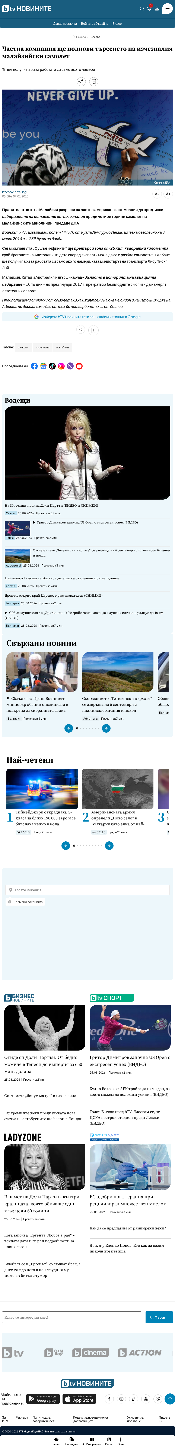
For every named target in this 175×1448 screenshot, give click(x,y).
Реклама (22, 1417)
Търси (160, 1317)
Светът (95, 37)
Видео (117, 23)
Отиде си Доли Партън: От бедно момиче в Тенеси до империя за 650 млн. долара (43, 1064)
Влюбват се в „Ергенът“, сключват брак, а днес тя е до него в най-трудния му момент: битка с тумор (42, 1269)
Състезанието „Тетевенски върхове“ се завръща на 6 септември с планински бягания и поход (101, 553)
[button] (68, 728)
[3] (149, 9)
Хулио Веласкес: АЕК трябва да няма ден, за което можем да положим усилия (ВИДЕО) (130, 1091)
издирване (42, 347)
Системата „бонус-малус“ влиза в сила (40, 1095)
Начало (81, 37)
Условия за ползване (135, 1419)
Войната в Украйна (94, 23)
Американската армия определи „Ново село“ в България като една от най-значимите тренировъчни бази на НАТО (121, 818)
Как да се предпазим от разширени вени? (128, 1228)
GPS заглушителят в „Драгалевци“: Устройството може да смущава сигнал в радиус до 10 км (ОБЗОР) (84, 615)
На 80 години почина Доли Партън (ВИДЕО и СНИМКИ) (51, 505)
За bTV (5, 1419)
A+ (168, 193)
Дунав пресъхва (65, 23)
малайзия (62, 347)
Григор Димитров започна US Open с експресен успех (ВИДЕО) (87, 522)
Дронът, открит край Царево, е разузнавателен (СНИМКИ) (54, 595)
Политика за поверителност (43, 1419)
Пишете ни (164, 1419)
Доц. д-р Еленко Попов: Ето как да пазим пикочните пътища (127, 1248)
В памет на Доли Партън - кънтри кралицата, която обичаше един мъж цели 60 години (41, 1203)
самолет (23, 347)
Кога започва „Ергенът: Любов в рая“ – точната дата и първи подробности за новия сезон (39, 1240)
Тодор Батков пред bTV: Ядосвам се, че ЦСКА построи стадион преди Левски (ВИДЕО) (125, 1117)
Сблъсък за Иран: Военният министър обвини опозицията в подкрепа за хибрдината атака (37, 704)
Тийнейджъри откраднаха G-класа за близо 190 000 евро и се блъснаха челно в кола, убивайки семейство (46, 818)
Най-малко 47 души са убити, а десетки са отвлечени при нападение (62, 578)
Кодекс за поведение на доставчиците (90, 1419)
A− (157, 193)
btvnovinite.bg (14, 192)
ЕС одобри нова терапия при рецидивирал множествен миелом (128, 1200)
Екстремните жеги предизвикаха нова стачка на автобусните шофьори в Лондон (43, 1115)
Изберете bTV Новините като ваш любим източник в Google (91, 316)
